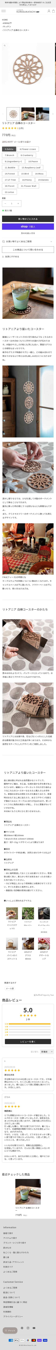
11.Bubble (10, 167)
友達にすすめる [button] (12, 256)
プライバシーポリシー (13, 1316)
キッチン (7, 26)
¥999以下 (7, 23)
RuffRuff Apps (41, 995)
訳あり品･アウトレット (13, 1262)
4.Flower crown (28, 149)
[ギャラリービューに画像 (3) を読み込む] (42, 114)
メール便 (10, 988)
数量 (4, 198)
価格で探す (8, 1233)
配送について (9, 1292)
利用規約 (7, 1311)
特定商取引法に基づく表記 (15, 1302)
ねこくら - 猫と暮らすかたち (16, 1252)
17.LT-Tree (10, 179)
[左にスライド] (3, 114)
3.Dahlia (9, 149)
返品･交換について (11, 1297)
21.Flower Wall (28, 186)
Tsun (52, 995)
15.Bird (25, 173)
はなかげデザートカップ (44, 955)
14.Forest (10, 173)
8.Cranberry (27, 155)
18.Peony (27, 179)
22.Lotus (9, 192)
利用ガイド (8, 1266)
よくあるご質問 (10, 1271)
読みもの (7, 1247)
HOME (5, 19)
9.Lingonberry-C (13, 161)
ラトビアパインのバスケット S (12, 955)
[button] (3, 11)
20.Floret (10, 186)
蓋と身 (6, 1257)
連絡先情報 (8, 1307)
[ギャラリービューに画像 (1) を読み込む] (13, 114)
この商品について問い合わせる (28, 249)
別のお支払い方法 (28, 233)
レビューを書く (28, 1041)
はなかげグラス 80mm (28, 955)
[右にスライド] (53, 114)
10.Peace (33, 161)
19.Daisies (43, 179)
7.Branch (9, 155)
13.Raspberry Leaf (31, 167)
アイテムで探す (10, 1238)
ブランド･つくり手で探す (14, 1242)
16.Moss (39, 173)
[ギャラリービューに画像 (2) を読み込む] (28, 114)
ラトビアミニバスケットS (12, 925)
